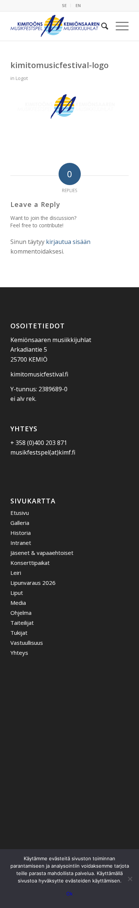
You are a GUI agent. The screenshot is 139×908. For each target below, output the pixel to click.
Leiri (15, 572)
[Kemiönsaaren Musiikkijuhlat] (57, 26)
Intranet (20, 542)
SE (64, 5)
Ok (69, 894)
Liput (16, 592)
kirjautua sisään (68, 242)
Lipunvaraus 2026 (33, 582)
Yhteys (19, 652)
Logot (22, 78)
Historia (20, 532)
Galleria (19, 522)
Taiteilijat (22, 622)
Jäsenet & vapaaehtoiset (41, 552)
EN (78, 5)
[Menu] (118, 26)
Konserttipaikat (30, 562)
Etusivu (19, 512)
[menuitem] (64, 5)
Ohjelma (21, 612)
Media (18, 602)
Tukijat (18, 632)
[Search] (101, 26)
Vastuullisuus (26, 642)
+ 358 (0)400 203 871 (38, 443)
